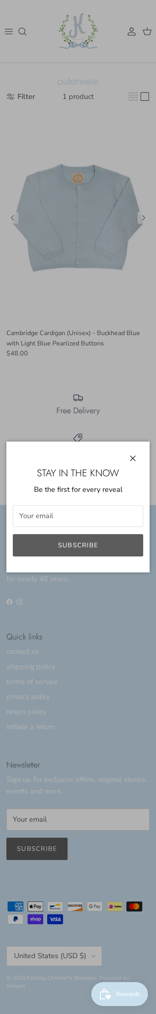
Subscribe (78, 545)
